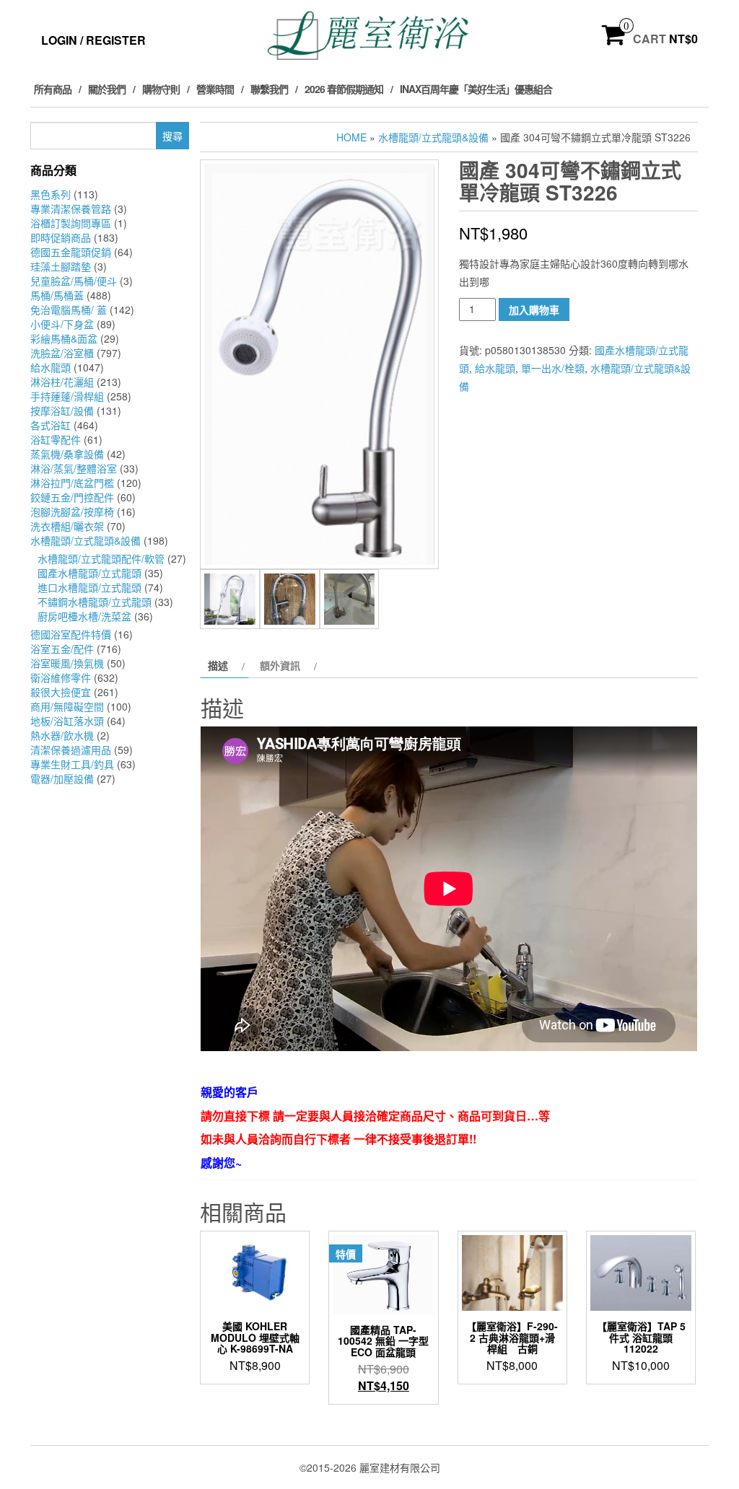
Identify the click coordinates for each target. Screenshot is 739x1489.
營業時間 (215, 89)
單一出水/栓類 (553, 368)
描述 (218, 665)
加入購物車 (534, 309)
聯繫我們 (269, 89)
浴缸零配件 (55, 439)
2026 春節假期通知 (344, 89)
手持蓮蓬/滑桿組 (67, 396)
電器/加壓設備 (62, 778)
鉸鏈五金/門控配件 (72, 497)
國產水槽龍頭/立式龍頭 (89, 573)
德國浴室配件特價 (70, 634)
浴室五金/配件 (62, 648)
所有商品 (52, 89)
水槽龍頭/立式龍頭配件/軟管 (101, 558)
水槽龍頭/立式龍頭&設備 (85, 540)
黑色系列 (50, 194)
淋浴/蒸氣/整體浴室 (73, 468)
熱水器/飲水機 (62, 735)
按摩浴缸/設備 (62, 410)
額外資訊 (280, 665)
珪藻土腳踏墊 (60, 266)
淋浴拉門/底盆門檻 (72, 482)
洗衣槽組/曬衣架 (67, 526)
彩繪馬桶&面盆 (63, 338)
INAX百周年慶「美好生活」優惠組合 (476, 89)
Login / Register (93, 40)
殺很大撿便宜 (60, 692)
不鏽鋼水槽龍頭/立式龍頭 (95, 601)
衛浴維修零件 (60, 677)
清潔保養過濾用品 (70, 749)
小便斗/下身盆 (62, 324)
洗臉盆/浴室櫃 (62, 353)
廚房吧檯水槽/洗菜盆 (84, 616)
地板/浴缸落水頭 (67, 720)
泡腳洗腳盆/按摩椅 (72, 511)
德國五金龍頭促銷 (70, 252)
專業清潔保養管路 (70, 208)
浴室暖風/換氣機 (67, 663)
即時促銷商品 (60, 237)
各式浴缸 (50, 425)
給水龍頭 (50, 367)
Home (351, 137)
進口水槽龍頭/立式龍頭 (89, 587)
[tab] (224, 665)
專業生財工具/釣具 (72, 764)
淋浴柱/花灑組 (62, 381)
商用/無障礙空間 (67, 706)
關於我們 (107, 89)
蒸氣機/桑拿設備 (67, 454)
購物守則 (161, 89)
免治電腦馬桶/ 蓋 (68, 309)
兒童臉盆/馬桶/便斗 (73, 280)
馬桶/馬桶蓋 (57, 295)
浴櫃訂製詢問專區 (70, 223)
